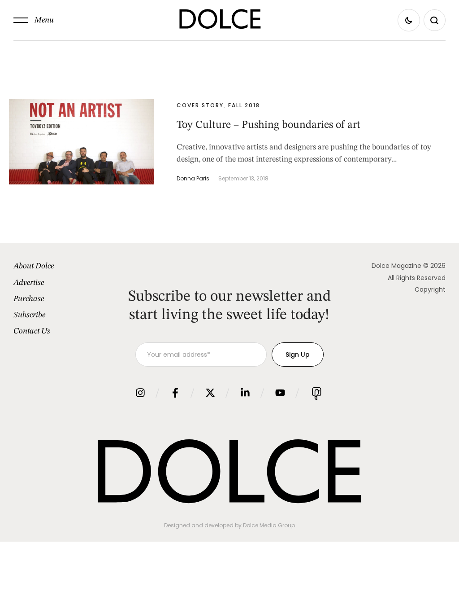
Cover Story (200, 105)
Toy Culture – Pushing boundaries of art (268, 125)
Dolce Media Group (269, 525)
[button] (33, 20)
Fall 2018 (244, 105)
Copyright (430, 289)
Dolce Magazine (396, 265)
